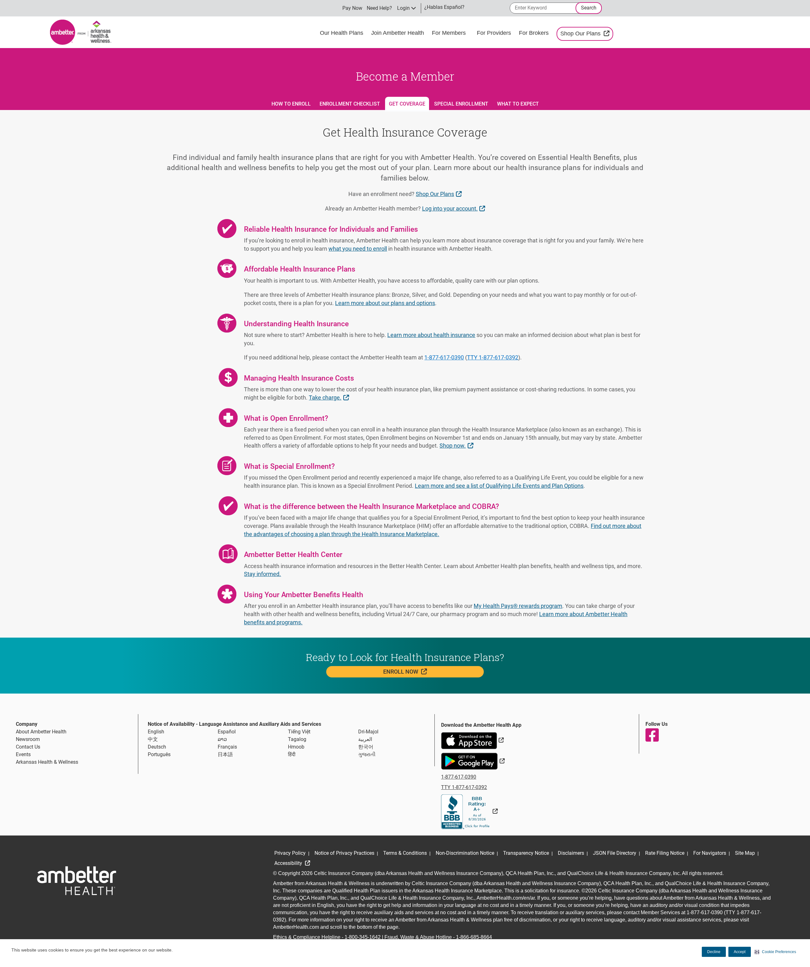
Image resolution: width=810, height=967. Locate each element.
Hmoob (296, 747)
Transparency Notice (526, 853)
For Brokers (534, 33)
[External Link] (469, 811)
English (156, 732)
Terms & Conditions (405, 853)
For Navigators (709, 853)
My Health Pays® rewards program (518, 606)
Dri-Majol (368, 732)
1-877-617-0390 (444, 357)
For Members (449, 33)
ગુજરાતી (367, 754)
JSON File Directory (614, 853)
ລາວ (222, 739)
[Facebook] (651, 734)
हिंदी (292, 754)
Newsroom (28, 739)
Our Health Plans (342, 33)
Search (588, 8)
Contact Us (28, 747)
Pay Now (352, 8)
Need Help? (379, 8)
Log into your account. (454, 208)
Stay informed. (262, 574)
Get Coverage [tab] (407, 104)
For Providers (495, 33)
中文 (153, 739)
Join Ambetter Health (398, 33)
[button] (775, 952)
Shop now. (457, 445)
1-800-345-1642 (363, 937)
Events (23, 754)
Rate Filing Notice (664, 853)
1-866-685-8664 (474, 937)
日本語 (225, 754)
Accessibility (288, 863)
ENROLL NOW (421, 671)
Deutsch (157, 747)
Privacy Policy (290, 853)
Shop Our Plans (586, 33)
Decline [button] (713, 952)
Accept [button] (739, 952)
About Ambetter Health (41, 732)
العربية (365, 739)
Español (227, 732)
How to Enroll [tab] (291, 104)
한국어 (365, 747)
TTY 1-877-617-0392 (492, 357)
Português (159, 754)
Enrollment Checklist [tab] (350, 104)
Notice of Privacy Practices (344, 853)
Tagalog (297, 739)
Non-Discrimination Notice (465, 853)
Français (227, 747)
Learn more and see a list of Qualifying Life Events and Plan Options (499, 485)
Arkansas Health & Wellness (47, 762)
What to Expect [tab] (518, 104)
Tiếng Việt (299, 732)
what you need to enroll (357, 248)
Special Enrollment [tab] (461, 104)
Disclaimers (571, 853)
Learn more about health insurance (431, 335)
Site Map (745, 853)
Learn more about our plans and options (385, 303)
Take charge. (329, 397)
